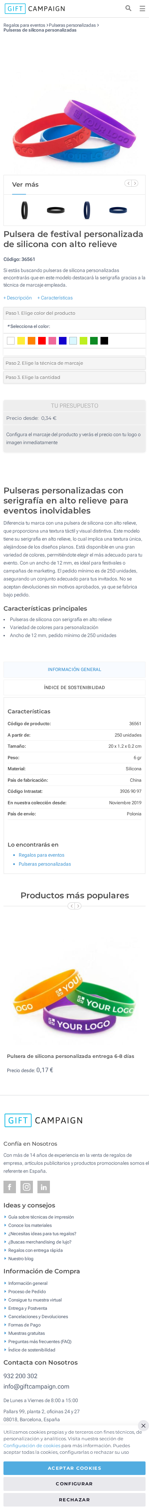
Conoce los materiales (30, 1225)
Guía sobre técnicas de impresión (41, 1216)
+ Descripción (17, 297)
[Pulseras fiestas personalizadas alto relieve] (74, 104)
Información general (27, 1283)
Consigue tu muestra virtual (35, 1299)
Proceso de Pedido (27, 1291)
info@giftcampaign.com (36, 1386)
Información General (74, 669)
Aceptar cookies (74, 1468)
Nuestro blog (21, 1258)
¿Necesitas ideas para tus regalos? (42, 1233)
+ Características (55, 297)
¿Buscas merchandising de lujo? (39, 1241)
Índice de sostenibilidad (74, 687)
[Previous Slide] (127, 183)
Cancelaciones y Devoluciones (38, 1316)
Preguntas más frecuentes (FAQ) (39, 1341)
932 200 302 (20, 1376)
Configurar (74, 1483)
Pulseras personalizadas (72, 25)
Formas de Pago (24, 1324)
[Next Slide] (134, 183)
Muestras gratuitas (26, 1332)
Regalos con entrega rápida (35, 1250)
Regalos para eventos (24, 25)
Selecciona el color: (28, 326)
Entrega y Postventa (27, 1307)
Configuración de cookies (31, 1445)
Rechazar (74, 1499)
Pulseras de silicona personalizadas (40, 30)
